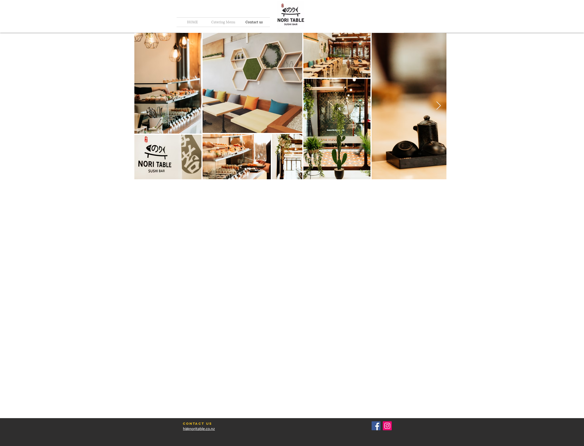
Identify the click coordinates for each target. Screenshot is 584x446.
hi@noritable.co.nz (199, 428)
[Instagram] (387, 425)
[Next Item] (438, 105)
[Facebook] (376, 425)
